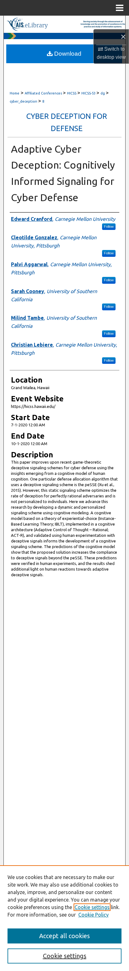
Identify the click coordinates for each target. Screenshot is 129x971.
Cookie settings (92, 907)
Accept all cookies (64, 935)
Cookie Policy (93, 915)
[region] (64, 918)
